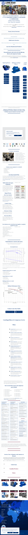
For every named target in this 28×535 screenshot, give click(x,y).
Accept (15, 532)
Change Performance (15, 36)
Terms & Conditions (3, 523)
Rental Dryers (21, 425)
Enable (18, 135)
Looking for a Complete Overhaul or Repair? (16, 332)
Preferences (4, 532)
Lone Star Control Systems (22, 429)
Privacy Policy (3, 521)
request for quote (14, 27)
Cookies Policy (3, 522)
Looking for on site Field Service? (15, 337)
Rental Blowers (21, 422)
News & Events (3, 517)
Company (2, 514)
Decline (10, 532)
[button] (6, 74)
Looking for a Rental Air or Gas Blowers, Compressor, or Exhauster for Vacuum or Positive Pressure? (16, 357)
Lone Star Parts (21, 426)
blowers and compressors (6, 200)
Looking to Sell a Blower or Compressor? (16, 375)
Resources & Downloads (4, 516)
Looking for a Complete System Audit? (15, 371)
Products (2, 511)
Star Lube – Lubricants (22, 428)
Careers (2, 515)
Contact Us (14, 0)
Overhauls (12, 36)
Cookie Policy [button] (15, 530)
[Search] (26, 0)
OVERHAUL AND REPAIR (14, 151)
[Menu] (26, 3)
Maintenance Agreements (14, 341)
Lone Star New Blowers (22, 431)
